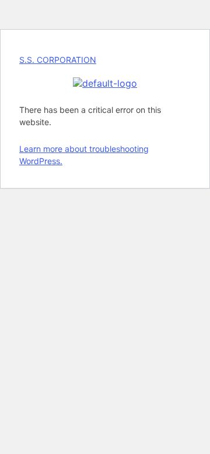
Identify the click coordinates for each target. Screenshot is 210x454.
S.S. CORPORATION (57, 60)
